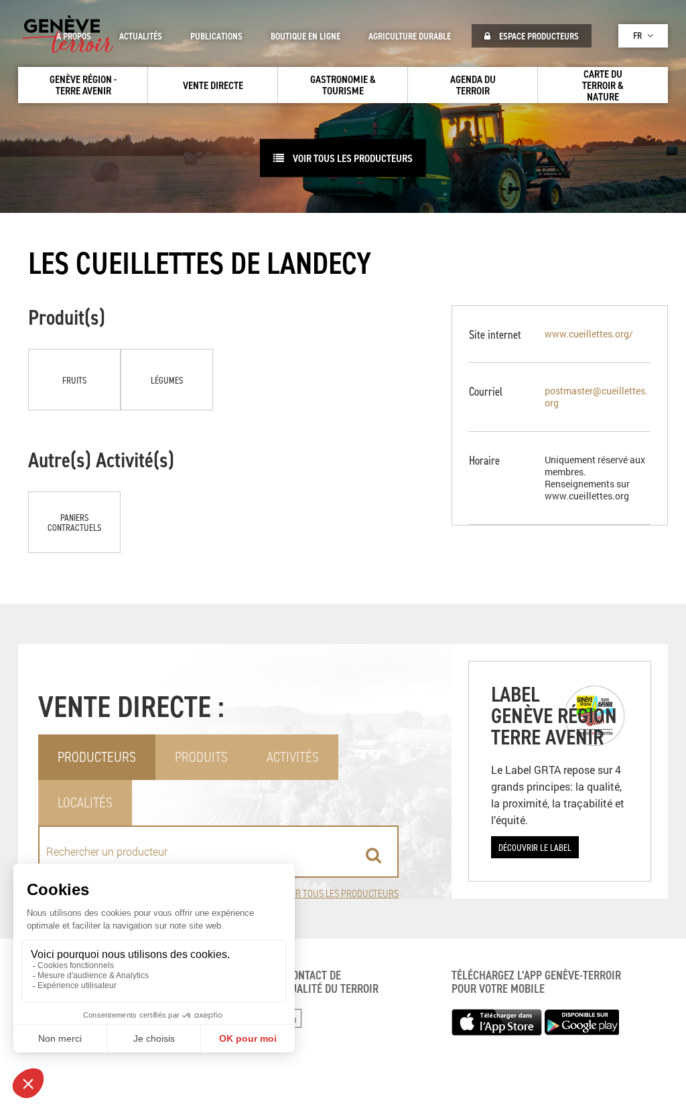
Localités (85, 802)
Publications (216, 36)
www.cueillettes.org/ (589, 333)
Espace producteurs (538, 36)
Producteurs (97, 757)
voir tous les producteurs (352, 158)
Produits (201, 757)
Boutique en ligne (305, 36)
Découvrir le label (534, 847)
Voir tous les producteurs (341, 893)
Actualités (140, 36)
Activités (293, 757)
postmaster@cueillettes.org (596, 396)
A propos (73, 36)
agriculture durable (409, 36)
